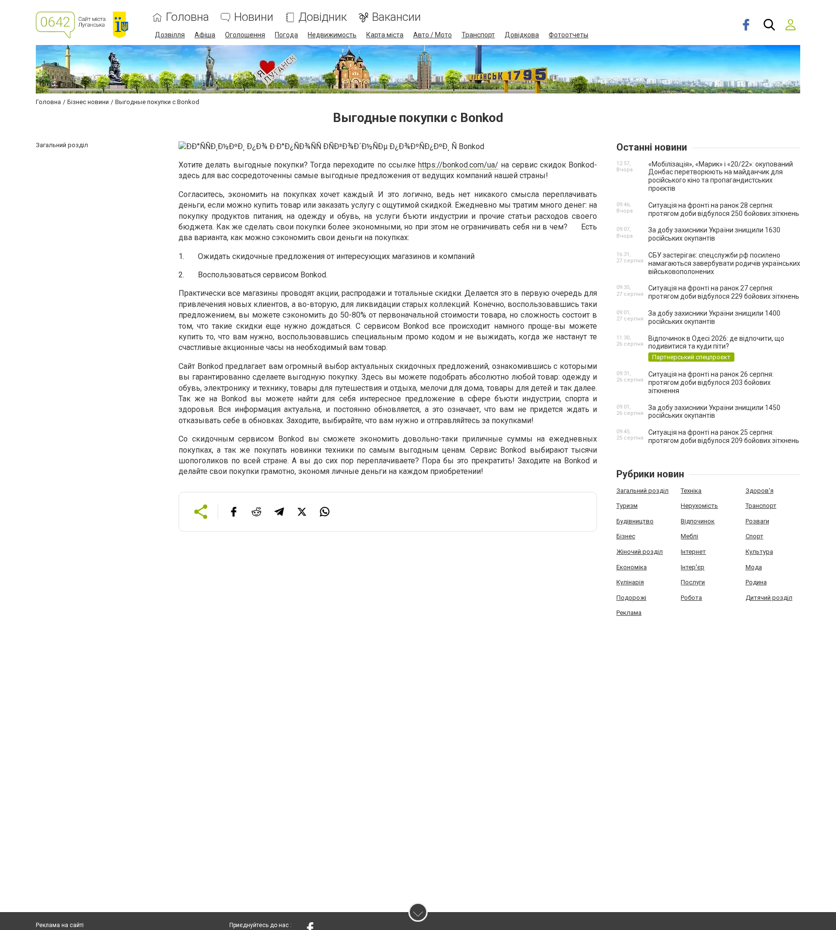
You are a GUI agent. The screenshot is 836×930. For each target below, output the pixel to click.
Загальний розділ (642, 490)
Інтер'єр (692, 567)
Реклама (629, 612)
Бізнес (625, 536)
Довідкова (522, 35)
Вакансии (396, 17)
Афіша (204, 35)
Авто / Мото (432, 35)
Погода (286, 35)
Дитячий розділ (769, 597)
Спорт (754, 536)
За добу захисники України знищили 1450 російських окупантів (714, 412)
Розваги (757, 521)
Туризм (627, 505)
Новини (253, 17)
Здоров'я (760, 490)
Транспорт (478, 35)
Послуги (693, 582)
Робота (691, 597)
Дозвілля (170, 35)
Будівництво (635, 521)
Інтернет (693, 551)
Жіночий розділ (639, 551)
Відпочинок (698, 521)
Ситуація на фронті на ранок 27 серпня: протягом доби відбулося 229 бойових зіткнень (723, 292)
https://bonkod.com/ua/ (458, 164)
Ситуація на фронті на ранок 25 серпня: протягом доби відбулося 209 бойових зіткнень (723, 436)
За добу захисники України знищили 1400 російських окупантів (714, 317)
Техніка (691, 490)
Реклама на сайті (60, 925)
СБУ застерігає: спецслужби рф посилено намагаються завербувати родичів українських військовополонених (724, 263)
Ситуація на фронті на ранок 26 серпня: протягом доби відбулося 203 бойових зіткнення (711, 382)
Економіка (631, 567)
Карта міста (384, 35)
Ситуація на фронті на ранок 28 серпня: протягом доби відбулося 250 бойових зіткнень (723, 209)
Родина (756, 582)
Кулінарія (630, 582)
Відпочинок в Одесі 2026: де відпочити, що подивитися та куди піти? (716, 343)
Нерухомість (699, 505)
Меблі (689, 536)
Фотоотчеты (568, 35)
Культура (759, 551)
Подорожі (631, 597)
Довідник (323, 17)
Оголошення (245, 35)
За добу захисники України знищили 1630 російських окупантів (714, 234)
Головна (187, 17)
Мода (754, 567)
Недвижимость (332, 35)
